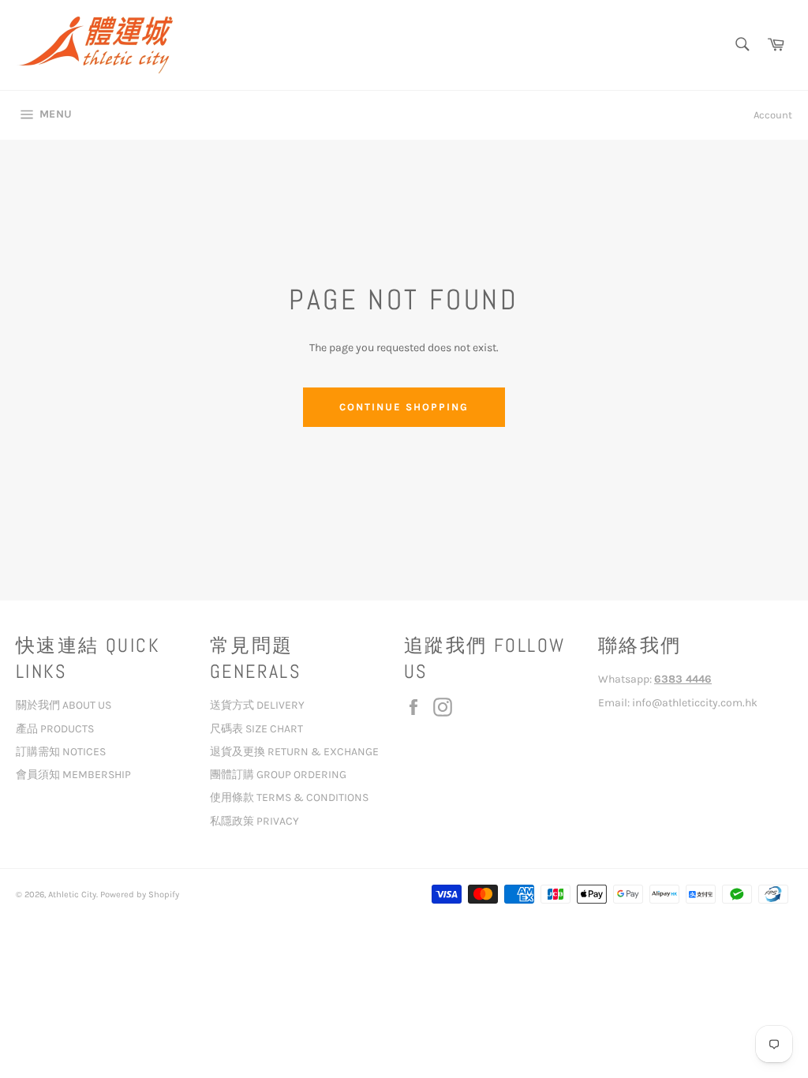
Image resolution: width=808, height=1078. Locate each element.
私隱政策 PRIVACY (254, 821)
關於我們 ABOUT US (63, 705)
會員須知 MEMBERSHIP (73, 774)
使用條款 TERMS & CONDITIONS (289, 797)
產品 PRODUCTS (55, 729)
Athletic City (72, 894)
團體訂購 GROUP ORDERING (278, 774)
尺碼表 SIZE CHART (256, 729)
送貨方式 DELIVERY (257, 705)
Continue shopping (403, 407)
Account (773, 115)
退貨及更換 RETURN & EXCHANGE (294, 751)
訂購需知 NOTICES (61, 751)
